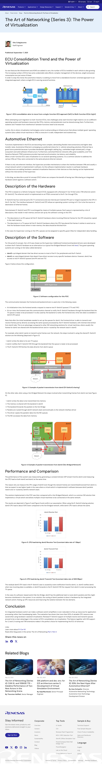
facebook (11, 641)
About (7, 13)
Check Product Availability (85, 732)
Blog (35, 745)
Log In (97, 1)
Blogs (20, 13)
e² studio (59, 725)
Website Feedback (91, 760)
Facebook (16, 747)
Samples (83, 1)
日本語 (79, 754)
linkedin (6, 641)
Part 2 (54, 632)
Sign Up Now (12, 735)
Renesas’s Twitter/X (11, 747)
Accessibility (72, 760)
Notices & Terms (51, 760)
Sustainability (38, 738)
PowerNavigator (61, 747)
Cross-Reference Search (64, 753)
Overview (37, 725)
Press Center (14, 13)
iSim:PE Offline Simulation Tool (65, 738)
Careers (37, 729)
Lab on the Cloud (61, 750)
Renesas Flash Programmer (64, 732)
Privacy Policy (62, 760)
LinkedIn (25, 747)
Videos (36, 748)
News (36, 735)
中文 (78, 750)
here (76, 245)
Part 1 (50, 632)
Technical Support (83, 725)
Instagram (21, 747)
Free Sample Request (84, 729)
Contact (37, 742)
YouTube (6, 747)
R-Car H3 (22, 629)
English (79, 747)
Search (93, 7)
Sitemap (80, 760)
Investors (37, 732)
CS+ (57, 729)
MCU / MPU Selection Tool (64, 735)
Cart (90, 1)
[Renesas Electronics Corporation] (8, 6)
